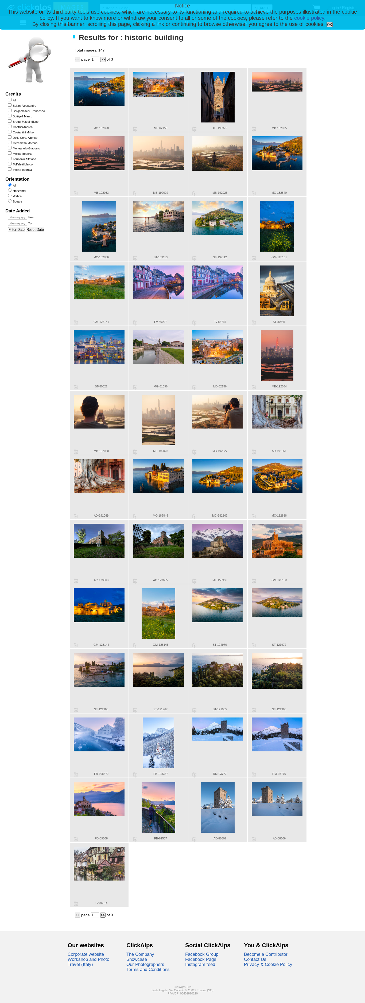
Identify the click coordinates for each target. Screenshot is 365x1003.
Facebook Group (201, 954)
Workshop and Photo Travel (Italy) (88, 962)
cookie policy (309, 18)
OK (329, 25)
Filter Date (17, 230)
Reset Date (35, 230)
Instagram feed (200, 964)
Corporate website (86, 954)
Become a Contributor (266, 954)
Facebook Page (200, 959)
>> (103, 59)
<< (77, 59)
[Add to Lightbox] (76, 129)
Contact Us (255, 959)
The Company (140, 954)
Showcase (136, 959)
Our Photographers (145, 964)
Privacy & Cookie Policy (268, 964)
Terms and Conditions (148, 969)
